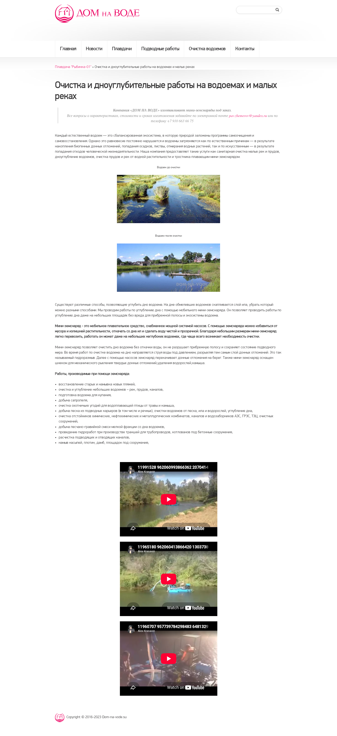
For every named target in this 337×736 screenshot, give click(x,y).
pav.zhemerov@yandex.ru (248, 115)
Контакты (244, 48)
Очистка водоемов (207, 48)
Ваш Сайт (98, 14)
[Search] (278, 10)
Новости (94, 48)
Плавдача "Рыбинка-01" (73, 67)
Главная (68, 48)
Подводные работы (160, 48)
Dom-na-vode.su (60, 717)
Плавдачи (122, 48)
